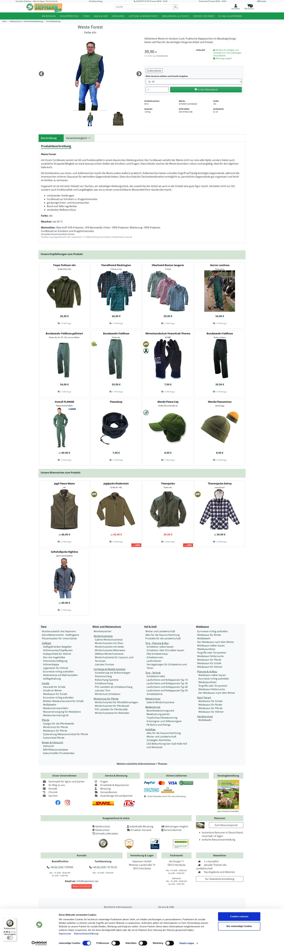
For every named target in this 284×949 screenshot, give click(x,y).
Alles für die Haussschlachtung (162, 635)
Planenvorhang (103, 676)
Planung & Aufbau (207, 671)
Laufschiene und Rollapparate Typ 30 (167, 683)
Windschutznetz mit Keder (109, 646)
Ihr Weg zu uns (57, 785)
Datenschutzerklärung (86, 933)
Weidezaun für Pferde (55, 730)
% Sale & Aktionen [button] (230, 16)
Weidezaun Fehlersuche (210, 656)
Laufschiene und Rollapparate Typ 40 (167, 687)
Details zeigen (186, 943)
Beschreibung (49, 138)
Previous (41, 74)
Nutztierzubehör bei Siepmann (59, 631)
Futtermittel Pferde (53, 737)
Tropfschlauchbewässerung (162, 717)
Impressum (65, 933)
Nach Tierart (204, 697)
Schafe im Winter (52, 690)
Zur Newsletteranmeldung (219, 879)
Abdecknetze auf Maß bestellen (60, 675)
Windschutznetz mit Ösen (109, 643)
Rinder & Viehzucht (52, 742)
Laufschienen (154, 661)
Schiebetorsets (155, 657)
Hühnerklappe (51, 664)
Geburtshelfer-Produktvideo (59, 753)
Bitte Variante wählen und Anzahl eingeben (167, 76)
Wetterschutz (152, 698)
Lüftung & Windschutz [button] (143, 16)
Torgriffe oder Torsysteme (211, 652)
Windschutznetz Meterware (110, 650)
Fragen (104, 781)
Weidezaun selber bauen (211, 645)
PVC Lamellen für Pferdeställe (111, 709)
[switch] (116, 943)
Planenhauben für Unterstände (59, 638)
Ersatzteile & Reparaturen (114, 785)
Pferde (45, 720)
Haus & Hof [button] (101, 16)
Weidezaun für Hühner (209, 666)
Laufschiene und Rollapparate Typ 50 (167, 690)
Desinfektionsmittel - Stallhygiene (60, 635)
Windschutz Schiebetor (108, 694)
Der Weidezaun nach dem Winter (215, 642)
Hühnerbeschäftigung (55, 661)
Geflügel (46, 643)
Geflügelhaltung (52, 678)
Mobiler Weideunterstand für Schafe (63, 701)
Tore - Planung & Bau (157, 643)
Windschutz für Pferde (55, 727)
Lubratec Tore (102, 690)
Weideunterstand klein (55, 708)
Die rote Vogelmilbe (54, 657)
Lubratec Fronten (104, 664)
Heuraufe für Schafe (54, 687)
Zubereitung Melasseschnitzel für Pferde (65, 734)
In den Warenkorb (207, 89)
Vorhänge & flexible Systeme (109, 669)
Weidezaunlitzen (206, 649)
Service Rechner (173, 830)
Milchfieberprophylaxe (55, 749)
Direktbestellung (96, 1)
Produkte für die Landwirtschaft (163, 638)
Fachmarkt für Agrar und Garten (66, 781)
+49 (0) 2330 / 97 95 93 (104, 867)
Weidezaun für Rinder (209, 635)
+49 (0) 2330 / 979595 (61, 867)
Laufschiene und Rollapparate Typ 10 (167, 679)
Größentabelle (154, 70)
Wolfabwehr (50, 704)
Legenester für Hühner (55, 668)
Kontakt (53, 788)
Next (139, 74)
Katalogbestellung (228, 775)
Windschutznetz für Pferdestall (112, 705)
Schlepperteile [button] (69, 16)
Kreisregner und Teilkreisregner (164, 721)
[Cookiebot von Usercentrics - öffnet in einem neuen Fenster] (39, 943)
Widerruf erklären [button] (82, 886)
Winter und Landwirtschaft (160, 631)
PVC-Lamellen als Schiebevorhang (113, 687)
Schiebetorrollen (156, 676)
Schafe (45, 683)
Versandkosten (162, 56)
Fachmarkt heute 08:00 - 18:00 (212, 1)
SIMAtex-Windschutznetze (109, 653)
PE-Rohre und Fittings (159, 724)
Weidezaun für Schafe (55, 694)
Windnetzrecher (103, 631)
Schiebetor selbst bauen (160, 646)
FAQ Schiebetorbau (157, 653)
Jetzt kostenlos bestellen (228, 811)
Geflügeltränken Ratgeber (57, 646)
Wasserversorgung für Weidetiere (62, 711)
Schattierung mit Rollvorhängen (112, 672)
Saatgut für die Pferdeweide (58, 723)
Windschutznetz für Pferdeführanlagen (116, 702)
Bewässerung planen (158, 714)
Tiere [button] (86, 16)
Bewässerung (152, 707)
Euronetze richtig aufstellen (58, 671)
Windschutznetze (103, 636)
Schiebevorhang (104, 683)
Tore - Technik (152, 672)
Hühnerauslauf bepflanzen (58, 650)
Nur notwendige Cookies (239, 926)
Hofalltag (150, 729)
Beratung (105, 788)
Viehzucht (48, 746)
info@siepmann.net (87, 881)
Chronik (53, 792)
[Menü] (15, 920)
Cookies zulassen (239, 916)
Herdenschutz (205, 716)
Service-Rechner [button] (203, 16)
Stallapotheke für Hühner (57, 653)
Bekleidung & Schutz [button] (175, 16)
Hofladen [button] (118, 16)
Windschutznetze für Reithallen (112, 713)
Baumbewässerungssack (160, 710)
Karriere (53, 795)
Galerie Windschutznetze (108, 639)
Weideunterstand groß (55, 715)
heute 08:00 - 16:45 (159, 1)
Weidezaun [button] (49, 16)
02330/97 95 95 (142, 1)
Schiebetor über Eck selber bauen (165, 650)
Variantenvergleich (76, 138)
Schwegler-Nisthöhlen (159, 740)
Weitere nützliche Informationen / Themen (142, 763)
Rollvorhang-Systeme (106, 679)
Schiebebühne (155, 694)
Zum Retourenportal (226, 825)
